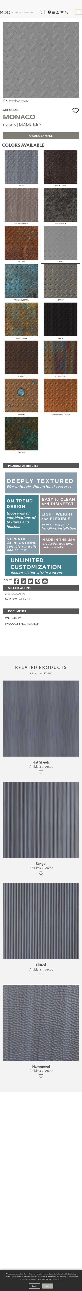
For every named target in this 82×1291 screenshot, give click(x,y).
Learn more (57, 1279)
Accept (47, 1286)
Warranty (13, 618)
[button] (75, 110)
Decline (34, 1286)
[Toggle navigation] (78, 12)
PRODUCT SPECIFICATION (22, 623)
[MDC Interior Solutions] (16, 12)
